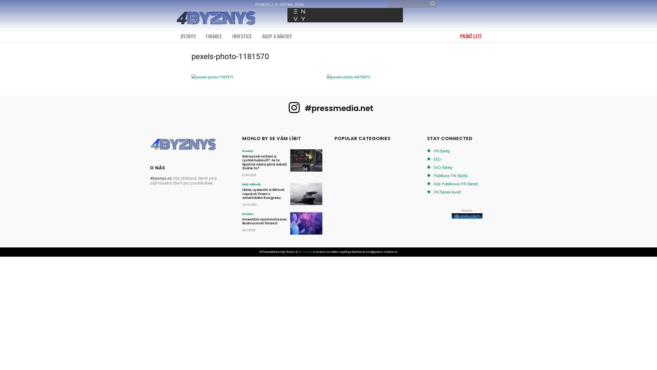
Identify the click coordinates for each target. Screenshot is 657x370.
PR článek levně (447, 192)
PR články (441, 150)
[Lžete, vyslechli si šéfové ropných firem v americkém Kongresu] (306, 194)
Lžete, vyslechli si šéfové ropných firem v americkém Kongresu (263, 193)
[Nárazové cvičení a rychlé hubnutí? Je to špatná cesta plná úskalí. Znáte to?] (306, 160)
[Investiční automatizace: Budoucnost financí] (306, 223)
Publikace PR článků (450, 175)
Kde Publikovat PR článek (455, 183)
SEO (437, 159)
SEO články (442, 167)
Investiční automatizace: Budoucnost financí (264, 221)
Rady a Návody (251, 184)
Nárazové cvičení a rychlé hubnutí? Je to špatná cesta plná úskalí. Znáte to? (264, 162)
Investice (247, 150)
